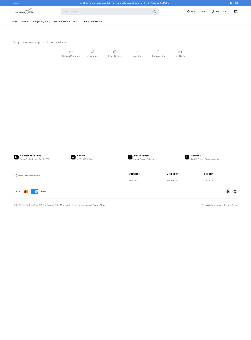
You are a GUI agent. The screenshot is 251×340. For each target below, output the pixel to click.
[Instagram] (236, 3)
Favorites (136, 55)
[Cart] (235, 12)
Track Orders (115, 55)
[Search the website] (154, 11)
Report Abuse (99, 205)
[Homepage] (24, 12)
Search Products (71, 55)
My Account (221, 11)
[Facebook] (231, 3)
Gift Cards (180, 55)
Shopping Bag (158, 55)
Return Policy (230, 205)
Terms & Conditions (211, 205)
